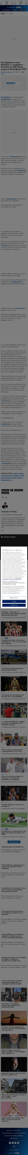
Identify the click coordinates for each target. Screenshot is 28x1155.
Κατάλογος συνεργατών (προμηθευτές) (11, 593)
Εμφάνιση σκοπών (14, 597)
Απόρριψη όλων (14, 605)
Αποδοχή (14, 601)
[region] (14, 577)
